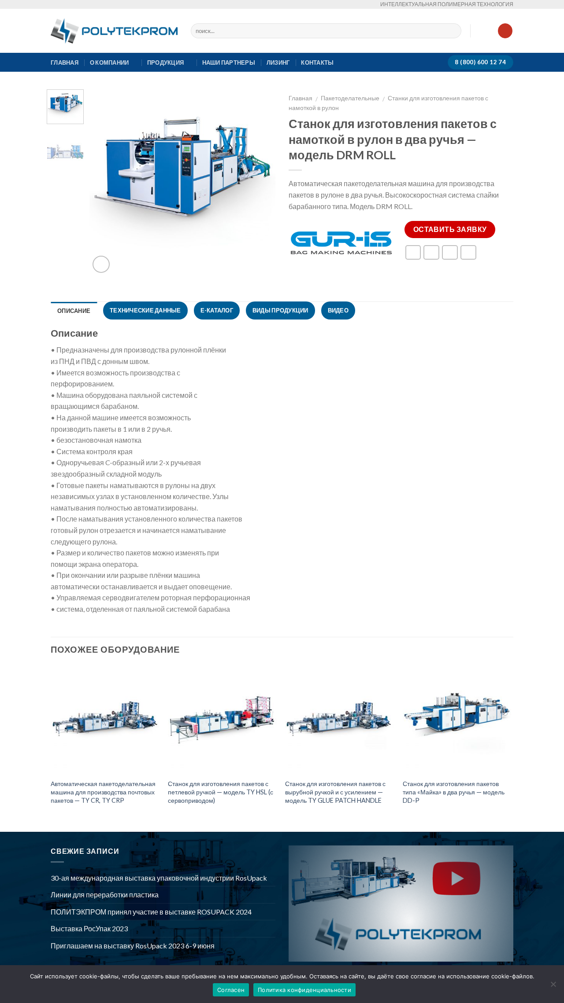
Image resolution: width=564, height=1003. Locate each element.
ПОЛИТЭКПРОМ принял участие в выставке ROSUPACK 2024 (151, 911)
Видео (338, 310)
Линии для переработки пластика (105, 894)
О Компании (109, 62)
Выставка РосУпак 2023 (89, 928)
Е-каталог (216, 310)
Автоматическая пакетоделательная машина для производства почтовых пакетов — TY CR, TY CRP (103, 792)
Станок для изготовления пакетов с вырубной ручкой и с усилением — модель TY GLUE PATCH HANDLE (335, 792)
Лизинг (278, 62)
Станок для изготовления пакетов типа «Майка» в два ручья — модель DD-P (454, 792)
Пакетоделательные (350, 98)
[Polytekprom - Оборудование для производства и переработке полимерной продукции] (114, 31)
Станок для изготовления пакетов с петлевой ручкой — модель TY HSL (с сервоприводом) (220, 792)
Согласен (231, 989)
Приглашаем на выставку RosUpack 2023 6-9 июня (133, 945)
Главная (64, 62)
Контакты (317, 62)
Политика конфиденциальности (304, 989)
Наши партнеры (228, 62)
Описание (73, 310)
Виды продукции (280, 310)
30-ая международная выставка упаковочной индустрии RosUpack (159, 878)
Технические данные (145, 310)
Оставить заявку (450, 229)
